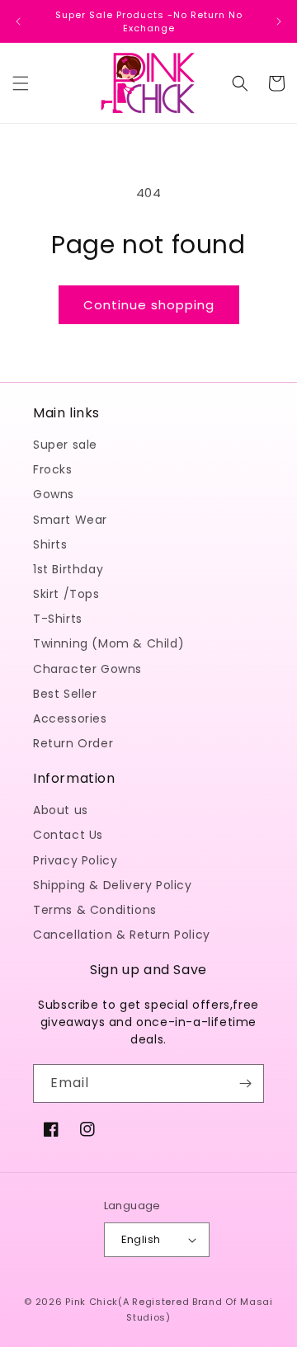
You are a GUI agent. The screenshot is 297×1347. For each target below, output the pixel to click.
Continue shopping (148, 304)
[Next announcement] (279, 21)
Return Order (73, 743)
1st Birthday (68, 569)
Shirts (50, 544)
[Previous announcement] (18, 21)
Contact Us (68, 835)
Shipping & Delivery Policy (112, 885)
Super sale (65, 444)
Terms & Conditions (95, 910)
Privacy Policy (75, 860)
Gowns (53, 494)
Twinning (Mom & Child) (108, 643)
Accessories (70, 718)
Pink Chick (91, 1301)
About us (60, 810)
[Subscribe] (245, 1083)
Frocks (53, 469)
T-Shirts (57, 618)
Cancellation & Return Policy (121, 934)
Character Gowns (87, 669)
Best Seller (65, 693)
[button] (20, 83)
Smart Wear (70, 519)
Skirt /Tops (66, 594)
